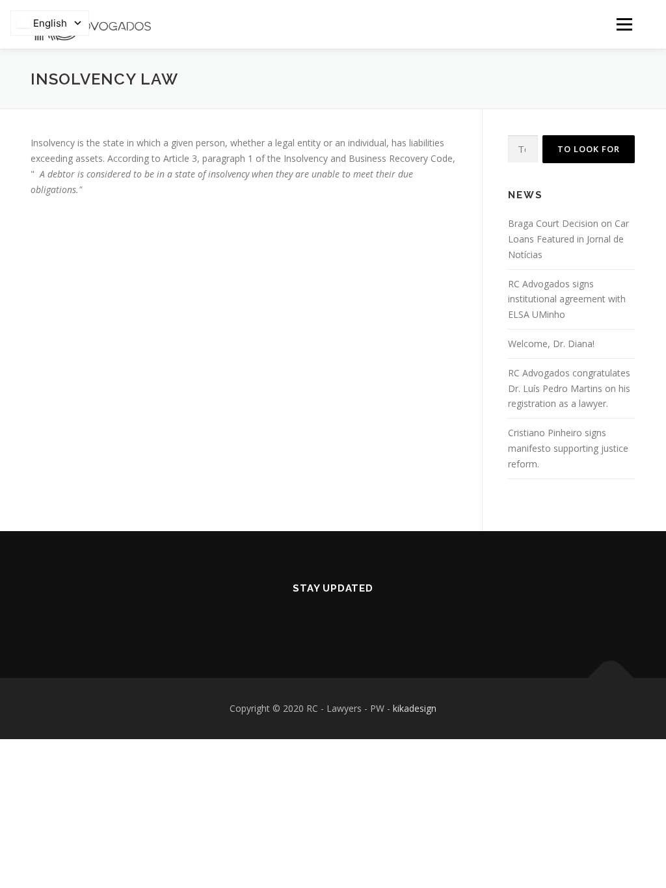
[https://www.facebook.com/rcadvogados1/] (315, 616)
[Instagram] (351, 616)
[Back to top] (611, 678)
